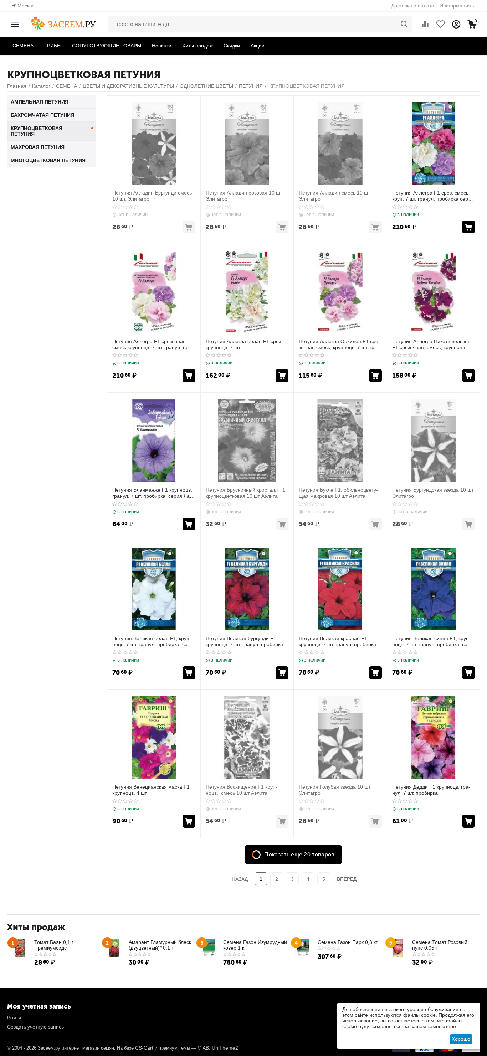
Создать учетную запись (35, 1027)
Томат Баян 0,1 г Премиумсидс (53, 945)
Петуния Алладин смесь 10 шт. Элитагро (335, 196)
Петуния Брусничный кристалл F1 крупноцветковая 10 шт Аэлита (245, 493)
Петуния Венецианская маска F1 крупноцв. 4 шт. (151, 790)
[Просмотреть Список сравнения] (425, 24)
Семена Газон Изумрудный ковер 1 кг (255, 945)
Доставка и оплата (412, 6)
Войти (14, 1017)
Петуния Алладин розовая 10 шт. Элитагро (244, 196)
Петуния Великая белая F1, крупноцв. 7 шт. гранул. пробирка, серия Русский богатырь (151, 641)
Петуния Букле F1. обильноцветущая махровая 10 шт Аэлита (338, 493)
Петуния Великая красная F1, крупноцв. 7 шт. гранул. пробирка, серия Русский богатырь (338, 641)
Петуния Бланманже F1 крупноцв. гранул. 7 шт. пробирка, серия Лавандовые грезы (152, 493)
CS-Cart (144, 1048)
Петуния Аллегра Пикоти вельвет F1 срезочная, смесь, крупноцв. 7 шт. (431, 344)
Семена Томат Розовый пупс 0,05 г (439, 945)
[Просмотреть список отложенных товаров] (441, 24)
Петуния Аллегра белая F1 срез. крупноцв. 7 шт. (244, 344)
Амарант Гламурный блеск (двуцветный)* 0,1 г (160, 945)
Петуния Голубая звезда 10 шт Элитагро (334, 790)
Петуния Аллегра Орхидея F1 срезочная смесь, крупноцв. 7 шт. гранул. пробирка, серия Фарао (339, 344)
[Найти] (404, 24)
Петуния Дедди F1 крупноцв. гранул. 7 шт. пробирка (431, 790)
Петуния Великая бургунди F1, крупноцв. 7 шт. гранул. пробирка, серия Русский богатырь (245, 641)
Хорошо (461, 1039)
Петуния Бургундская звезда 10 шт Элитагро (432, 493)
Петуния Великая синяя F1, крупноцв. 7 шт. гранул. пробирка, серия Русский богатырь (431, 641)
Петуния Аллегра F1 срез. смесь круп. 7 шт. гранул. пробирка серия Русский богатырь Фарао (433, 196)
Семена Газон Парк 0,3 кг (348, 942)
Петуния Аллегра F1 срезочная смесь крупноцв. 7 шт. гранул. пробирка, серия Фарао (152, 344)
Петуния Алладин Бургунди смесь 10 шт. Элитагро (152, 196)
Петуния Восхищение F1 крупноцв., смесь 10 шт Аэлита (241, 790)
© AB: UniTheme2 (218, 1048)
